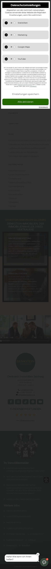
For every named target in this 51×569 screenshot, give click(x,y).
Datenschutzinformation (25, 84)
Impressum (33, 86)
